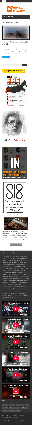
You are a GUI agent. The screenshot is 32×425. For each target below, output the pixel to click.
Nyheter (6, 407)
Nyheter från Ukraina (15, 407)
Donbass (12, 405)
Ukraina (18, 410)
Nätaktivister (25, 407)
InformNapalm (20, 405)
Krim (27, 405)
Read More (6, 57)
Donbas (6, 405)
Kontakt (16, 417)
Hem (2, 415)
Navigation (9, 16)
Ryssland (6, 410)
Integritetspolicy (7, 417)
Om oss (22, 415)
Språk (15, 415)
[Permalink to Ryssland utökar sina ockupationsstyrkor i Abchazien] (16, 32)
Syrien (12, 410)
